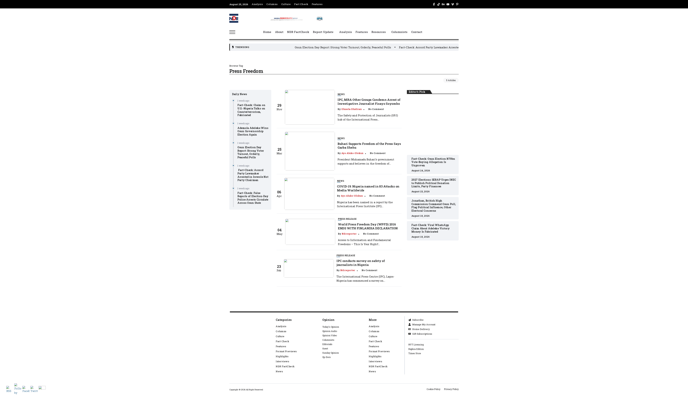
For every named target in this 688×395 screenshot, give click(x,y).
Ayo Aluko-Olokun (352, 153)
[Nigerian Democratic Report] (297, 18)
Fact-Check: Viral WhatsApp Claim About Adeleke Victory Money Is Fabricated (430, 228)
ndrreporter (349, 233)
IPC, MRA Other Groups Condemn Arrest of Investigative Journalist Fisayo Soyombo (369, 101)
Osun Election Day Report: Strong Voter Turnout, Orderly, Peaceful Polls (319, 47)
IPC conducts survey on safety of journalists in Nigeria (360, 262)
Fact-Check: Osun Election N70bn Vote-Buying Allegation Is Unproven (433, 125)
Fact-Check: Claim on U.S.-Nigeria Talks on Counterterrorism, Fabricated (251, 110)
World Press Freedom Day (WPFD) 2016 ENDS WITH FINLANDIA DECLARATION (368, 226)
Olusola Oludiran (351, 109)
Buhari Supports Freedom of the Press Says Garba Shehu (369, 145)
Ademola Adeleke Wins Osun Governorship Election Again (252, 131)
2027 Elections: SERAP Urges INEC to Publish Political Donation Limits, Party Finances (433, 183)
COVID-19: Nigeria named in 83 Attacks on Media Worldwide (368, 188)
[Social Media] (434, 4)
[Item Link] (310, 107)
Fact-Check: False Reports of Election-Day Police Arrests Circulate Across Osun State (252, 198)
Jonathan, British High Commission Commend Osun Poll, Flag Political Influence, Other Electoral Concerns (433, 205)
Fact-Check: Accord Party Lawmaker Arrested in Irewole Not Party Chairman (427, 47)
